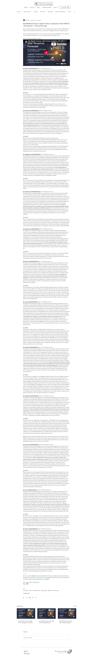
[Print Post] (36, 597)
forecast (31, 590)
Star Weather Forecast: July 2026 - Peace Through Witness (46, 621)
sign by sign (56, 590)
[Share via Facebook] (23, 597)
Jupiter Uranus (37, 590)
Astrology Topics (27, 11)
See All (75, 606)
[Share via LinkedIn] (29, 597)
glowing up (50, 590)
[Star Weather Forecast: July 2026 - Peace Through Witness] (46, 613)
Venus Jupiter (44, 590)
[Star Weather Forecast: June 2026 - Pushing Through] (67, 613)
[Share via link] (33, 597)
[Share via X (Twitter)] (26, 597)
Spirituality (50, 11)
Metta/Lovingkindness (60, 11)
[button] (74, 11)
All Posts (19, 11)
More (69, 11)
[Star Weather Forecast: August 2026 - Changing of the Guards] (26, 613)
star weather (25, 590)
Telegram (35, 11)
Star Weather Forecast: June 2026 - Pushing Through (65, 621)
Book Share (42, 11)
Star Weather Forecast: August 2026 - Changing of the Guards (25, 621)
